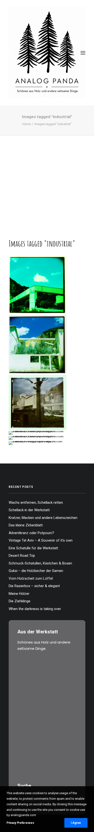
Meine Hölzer (19, 593)
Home (26, 124)
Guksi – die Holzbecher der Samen (36, 571)
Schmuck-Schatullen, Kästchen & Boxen (40, 563)
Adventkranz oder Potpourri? (31, 533)
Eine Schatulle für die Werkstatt (33, 548)
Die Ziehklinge (19, 601)
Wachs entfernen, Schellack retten (36, 502)
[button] (83, 52)
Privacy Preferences (20, 823)
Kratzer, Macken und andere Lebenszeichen (43, 518)
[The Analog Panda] (47, 53)
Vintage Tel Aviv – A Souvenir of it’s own (41, 540)
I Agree (76, 823)
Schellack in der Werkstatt (29, 510)
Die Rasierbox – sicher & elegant (34, 586)
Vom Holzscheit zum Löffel (31, 578)
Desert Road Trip (22, 555)
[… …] (38, 433)
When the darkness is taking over (35, 609)
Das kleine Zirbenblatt (26, 525)
